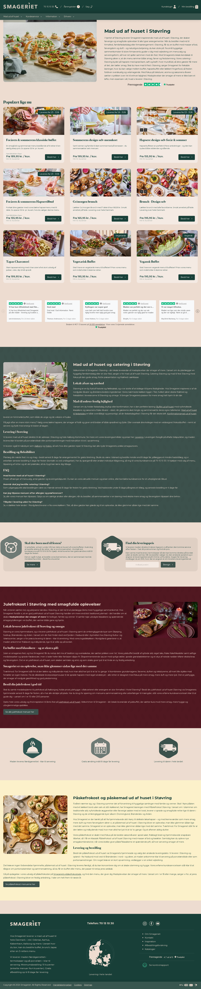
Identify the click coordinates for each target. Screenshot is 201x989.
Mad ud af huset (11, 16)
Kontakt (149, 937)
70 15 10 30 (49, 6)
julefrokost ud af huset (69, 702)
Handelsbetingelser (62, 985)
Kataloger (150, 949)
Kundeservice (32, 16)
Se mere (31, 564)
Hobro (49, 446)
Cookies (78, 985)
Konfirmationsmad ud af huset (181, 413)
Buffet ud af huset (165, 407)
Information (51, 16)
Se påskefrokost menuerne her (20, 884)
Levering (139, 437)
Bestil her (51, 157)
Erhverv (67, 16)
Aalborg (38, 446)
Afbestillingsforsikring (156, 945)
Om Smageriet (152, 934)
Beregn (166, 564)
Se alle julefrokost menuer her (19, 712)
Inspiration (150, 941)
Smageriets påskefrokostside (67, 874)
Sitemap (88, 985)
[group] (33, 121)
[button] (8, 130)
